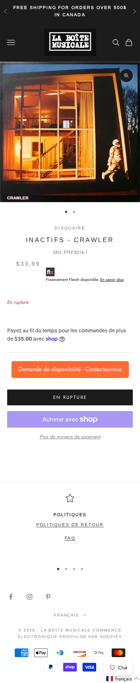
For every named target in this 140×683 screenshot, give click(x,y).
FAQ (70, 538)
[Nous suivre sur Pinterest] (48, 596)
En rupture (70, 397)
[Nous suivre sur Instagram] (29, 596)
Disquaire (70, 228)
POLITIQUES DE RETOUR (70, 524)
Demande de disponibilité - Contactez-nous (70, 369)
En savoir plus (112, 279)
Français (66, 615)
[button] (123, 679)
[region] (70, 525)
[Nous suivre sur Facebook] (10, 596)
